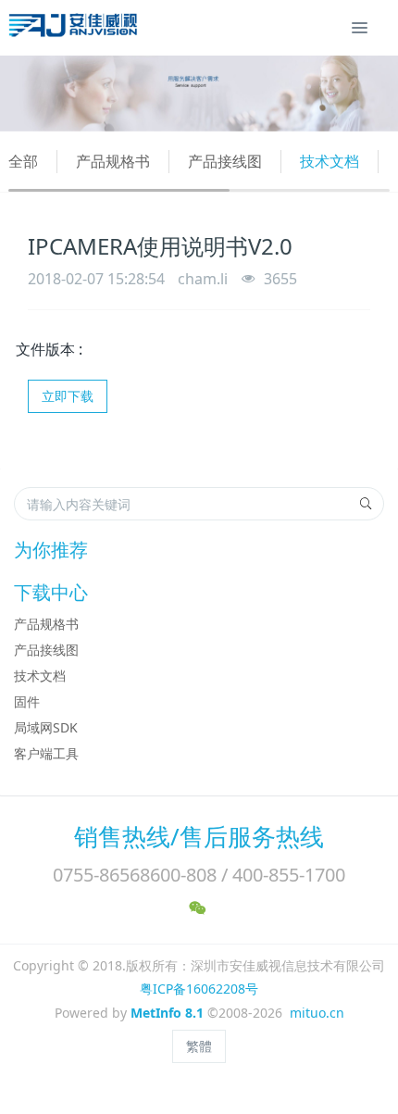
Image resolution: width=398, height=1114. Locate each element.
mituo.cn (317, 1012)
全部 (23, 161)
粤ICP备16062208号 (199, 988)
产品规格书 (113, 161)
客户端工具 (46, 753)
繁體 (199, 1046)
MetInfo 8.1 (167, 1012)
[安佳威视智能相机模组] (75, 28)
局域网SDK (46, 727)
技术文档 (329, 161)
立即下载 (67, 396)
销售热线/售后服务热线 (199, 836)
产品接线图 (225, 161)
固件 (27, 701)
